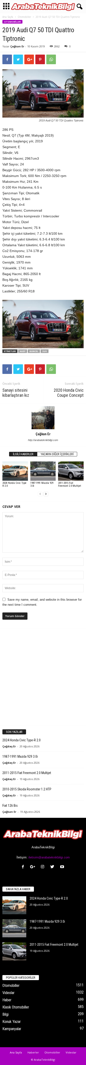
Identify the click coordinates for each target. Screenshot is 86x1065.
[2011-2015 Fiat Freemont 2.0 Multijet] (71, 471)
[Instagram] (43, 867)
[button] (78, 6)
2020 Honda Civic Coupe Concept (69, 393)
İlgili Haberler (23, 454)
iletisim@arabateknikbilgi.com (49, 857)
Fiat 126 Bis (10, 805)
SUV (44, 351)
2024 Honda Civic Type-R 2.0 (14, 484)
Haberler (33, 1052)
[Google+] (34, 867)
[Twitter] (53, 867)
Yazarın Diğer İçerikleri (57, 454)
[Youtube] (62, 867)
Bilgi (5, 1014)
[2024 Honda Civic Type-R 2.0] (15, 471)
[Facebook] (24, 867)
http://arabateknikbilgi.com (43, 440)
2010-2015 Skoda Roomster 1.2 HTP (26, 789)
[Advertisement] (43, 676)
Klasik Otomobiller (15, 1007)
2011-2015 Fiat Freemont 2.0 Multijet (69, 484)
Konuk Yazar (11, 1021)
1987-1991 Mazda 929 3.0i (41, 484)
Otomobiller (24, 17)
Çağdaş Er (9, 746)
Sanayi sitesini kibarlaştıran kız (15, 393)
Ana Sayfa (7, 17)
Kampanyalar (11, 1029)
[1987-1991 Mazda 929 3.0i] (43, 471)
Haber (6, 1000)
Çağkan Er (17, 46)
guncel (33, 351)
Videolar (8, 992)
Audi (22, 351)
